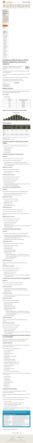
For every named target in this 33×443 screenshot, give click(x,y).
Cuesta (16, 6)
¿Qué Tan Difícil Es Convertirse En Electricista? (5, 36)
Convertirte (4, 6)
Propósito (12, 437)
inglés (17, 429)
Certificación (19, 6)
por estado (23, 6)
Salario (13, 6)
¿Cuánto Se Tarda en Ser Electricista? (5, 39)
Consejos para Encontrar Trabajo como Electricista (5, 43)
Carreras (10, 6)
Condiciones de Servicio (20, 437)
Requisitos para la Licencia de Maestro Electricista (5, 56)
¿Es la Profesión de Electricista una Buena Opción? (5, 47)
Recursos (26, 6)
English (29, 6)
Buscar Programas (25, 2)
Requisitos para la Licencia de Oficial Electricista (5, 52)
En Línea (7, 6)
